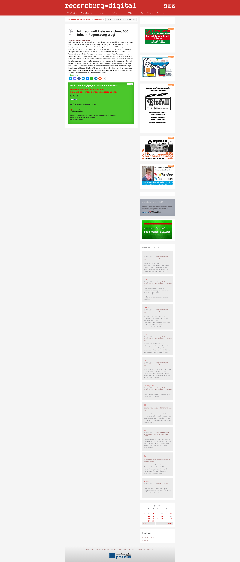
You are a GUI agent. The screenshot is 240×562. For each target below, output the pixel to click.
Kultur (115, 13)
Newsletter (150, 549)
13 (171, 514)
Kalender (160, 13)
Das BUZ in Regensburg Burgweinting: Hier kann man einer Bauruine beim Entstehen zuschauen (157, 434)
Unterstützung (147, 13)
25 (162, 518)
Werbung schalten (116, 549)
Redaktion (128, 13)
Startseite (72, 13)
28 (144, 521)
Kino (134, 19)
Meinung (101, 13)
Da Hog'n (145, 540)
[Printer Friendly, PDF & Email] (73, 75)
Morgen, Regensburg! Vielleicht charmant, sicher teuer (156, 484)
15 (149, 516)
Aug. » (170, 523)
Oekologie (120, 19)
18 (162, 516)
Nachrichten (86, 13)
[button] (70, 78)
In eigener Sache (129, 549)
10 (157, 514)
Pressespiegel (141, 549)
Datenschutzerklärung (102, 549)
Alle (107, 19)
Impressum (89, 549)
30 (153, 521)
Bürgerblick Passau (148, 537)
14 (144, 516)
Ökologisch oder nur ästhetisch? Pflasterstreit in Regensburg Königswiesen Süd (158, 258)
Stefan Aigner (75, 40)
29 (149, 521)
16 (153, 516)
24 (157, 518)
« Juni (145, 523)
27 (171, 518)
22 (149, 518)
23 (153, 518)
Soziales (128, 19)
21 (144, 518)
